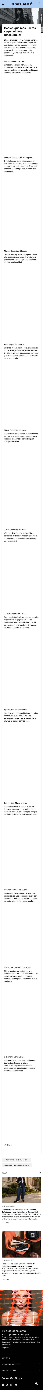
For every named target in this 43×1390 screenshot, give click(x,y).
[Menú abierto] (5, 4)
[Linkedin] (16, 1385)
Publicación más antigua (16, 1160)
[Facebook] (3, 1385)
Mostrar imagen (9, 1370)
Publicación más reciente (16, 1165)
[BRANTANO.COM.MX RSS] (40, 1172)
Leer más (5, 1223)
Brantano (6, 1358)
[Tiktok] (7, 1385)
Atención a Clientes (11, 1364)
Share (9, 1145)
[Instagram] (11, 1385)
